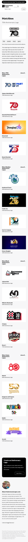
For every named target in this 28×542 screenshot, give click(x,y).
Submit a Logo (8, 9)
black (14, 41)
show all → (23, 73)
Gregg (7, 522)
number (9, 41)
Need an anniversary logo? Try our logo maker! (14, 2)
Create (23, 9)
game (19, 41)
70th (4, 41)
